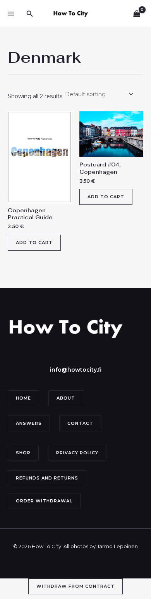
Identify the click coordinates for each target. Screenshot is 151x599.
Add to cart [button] (34, 242)
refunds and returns (47, 478)
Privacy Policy (77, 452)
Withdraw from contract (75, 586)
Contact (80, 423)
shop (23, 452)
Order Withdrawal (44, 501)
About (66, 398)
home (23, 398)
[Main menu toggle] (11, 14)
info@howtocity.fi (75, 369)
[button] (29, 14)
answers (29, 423)
